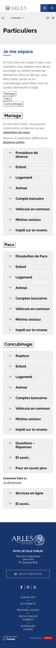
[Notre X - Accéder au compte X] (34, 587)
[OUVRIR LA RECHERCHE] (52, 8)
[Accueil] (3, 18)
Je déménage (12, 482)
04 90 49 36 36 (30, 562)
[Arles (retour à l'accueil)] (21, 8)
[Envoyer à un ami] (47, 17)
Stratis (47, 638)
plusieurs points (14, 142)
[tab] (9, 93)
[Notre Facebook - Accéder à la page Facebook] (21, 587)
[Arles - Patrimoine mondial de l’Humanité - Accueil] (28, 540)
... (7, 18)
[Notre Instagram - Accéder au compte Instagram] (28, 587)
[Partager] (53, 17)
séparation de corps (16, 132)
